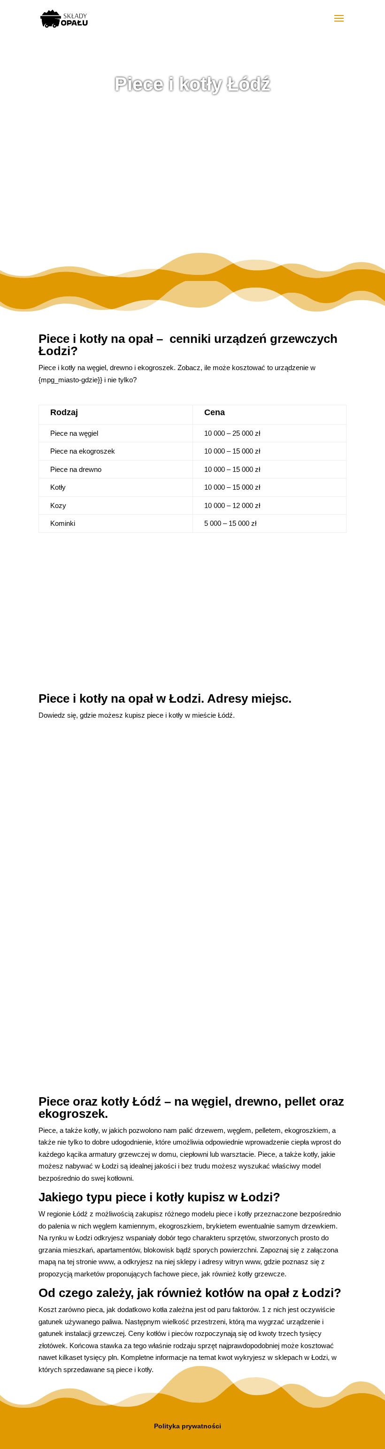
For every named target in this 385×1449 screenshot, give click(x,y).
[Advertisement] (192, 177)
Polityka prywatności (187, 1426)
